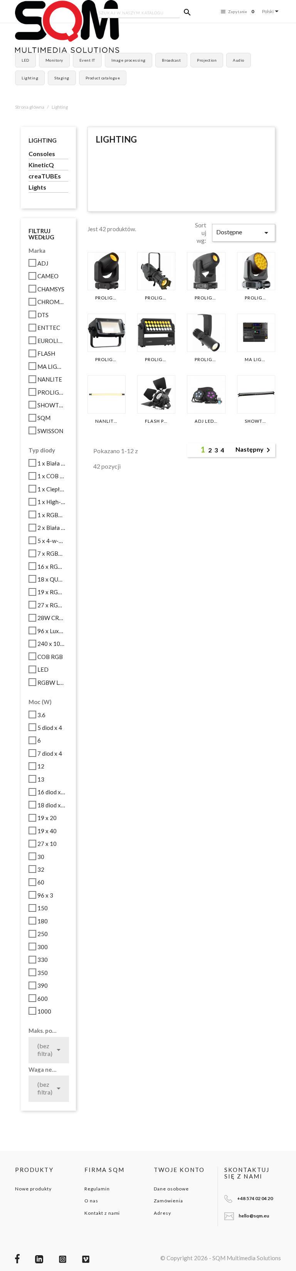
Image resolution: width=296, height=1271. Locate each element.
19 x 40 (47, 830)
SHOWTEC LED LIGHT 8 (256, 421)
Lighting (30, 78)
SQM (43, 417)
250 (42, 933)
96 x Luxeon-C (51, 630)
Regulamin (97, 1189)
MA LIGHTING (51, 366)
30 (40, 856)
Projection (207, 60)
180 (42, 921)
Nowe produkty (33, 1189)
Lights (37, 187)
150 (42, 907)
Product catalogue (103, 78)
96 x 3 (45, 895)
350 (42, 972)
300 (42, 946)
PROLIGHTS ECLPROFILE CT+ (156, 298)
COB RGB (50, 656)
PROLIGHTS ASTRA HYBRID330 (106, 298)
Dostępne (243, 232)
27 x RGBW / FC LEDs (51, 605)
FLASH (46, 353)
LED (25, 60)
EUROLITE (51, 340)
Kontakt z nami (102, 1213)
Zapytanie (241, 11)
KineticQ (41, 164)
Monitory (54, 60)
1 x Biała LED (51, 463)
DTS (43, 314)
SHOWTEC (51, 405)
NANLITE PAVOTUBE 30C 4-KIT (106, 421)
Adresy (162, 1213)
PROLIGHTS (51, 392)
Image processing (128, 60)
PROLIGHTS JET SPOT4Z (206, 298)
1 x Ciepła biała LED (51, 489)
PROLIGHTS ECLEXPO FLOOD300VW (106, 359)
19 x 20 (47, 817)
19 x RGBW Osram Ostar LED (51, 591)
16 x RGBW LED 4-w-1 (51, 566)
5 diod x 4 (49, 727)
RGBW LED (51, 682)
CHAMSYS (50, 289)
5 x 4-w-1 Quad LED (51, 540)
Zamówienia (168, 1201)
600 (42, 998)
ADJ (42, 263)
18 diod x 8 (51, 805)
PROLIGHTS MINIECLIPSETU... (206, 359)
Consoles (42, 153)
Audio (238, 60)
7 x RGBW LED (51, 553)
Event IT (87, 60)
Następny (254, 450)
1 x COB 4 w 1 (51, 475)
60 (40, 882)
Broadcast (171, 60)
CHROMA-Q (51, 301)
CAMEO (48, 275)
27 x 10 (47, 843)
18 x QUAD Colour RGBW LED (51, 579)
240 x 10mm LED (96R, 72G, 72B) (51, 643)
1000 (44, 1011)
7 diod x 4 (49, 753)
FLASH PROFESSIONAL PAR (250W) (156, 421)
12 (40, 766)
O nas (91, 1201)
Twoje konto (179, 1169)
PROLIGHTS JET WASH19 (256, 298)
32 (40, 869)
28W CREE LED (51, 617)
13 (40, 779)
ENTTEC (48, 327)
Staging (61, 78)
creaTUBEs (45, 176)
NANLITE (49, 379)
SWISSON (50, 430)
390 (42, 985)
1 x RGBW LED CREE (51, 514)
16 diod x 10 (51, 791)
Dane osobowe (171, 1189)
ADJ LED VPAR (206, 421)
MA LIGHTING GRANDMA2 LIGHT (256, 359)
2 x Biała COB (51, 527)
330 (42, 959)
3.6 (41, 714)
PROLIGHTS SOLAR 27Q (156, 359)
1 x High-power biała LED (51, 501)
